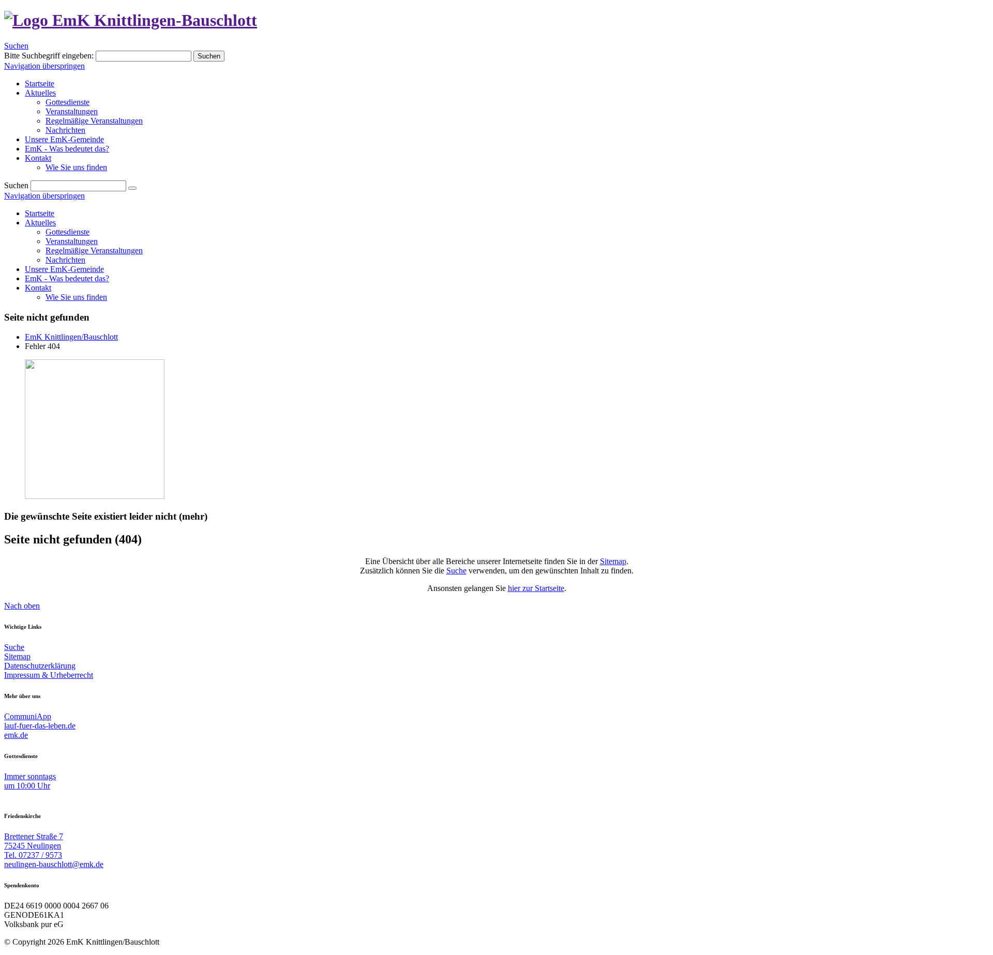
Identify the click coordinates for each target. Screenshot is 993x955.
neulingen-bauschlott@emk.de (53, 864)
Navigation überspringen (44, 66)
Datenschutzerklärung (40, 665)
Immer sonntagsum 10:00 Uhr (30, 781)
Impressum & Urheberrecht (48, 675)
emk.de (16, 735)
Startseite (39, 213)
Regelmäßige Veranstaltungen (94, 250)
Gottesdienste (67, 232)
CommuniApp (27, 716)
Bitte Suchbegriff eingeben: (49, 55)
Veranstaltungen (72, 241)
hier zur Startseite (536, 588)
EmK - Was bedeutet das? (67, 278)
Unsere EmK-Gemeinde (64, 269)
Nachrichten (65, 259)
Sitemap (613, 561)
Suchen (16, 45)
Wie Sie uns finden (76, 297)
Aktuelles (40, 222)
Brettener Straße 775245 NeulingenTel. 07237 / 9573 (33, 845)
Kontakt (38, 287)
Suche (456, 570)
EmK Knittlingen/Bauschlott (71, 336)
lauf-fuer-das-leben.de (40, 725)
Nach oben (22, 605)
